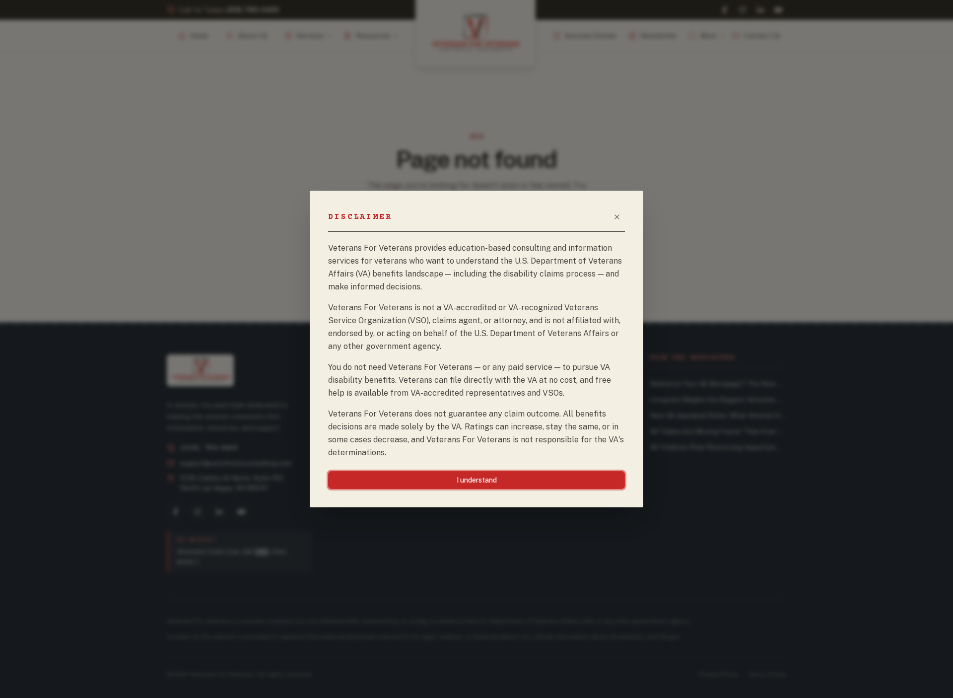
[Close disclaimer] (617, 217)
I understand (477, 480)
